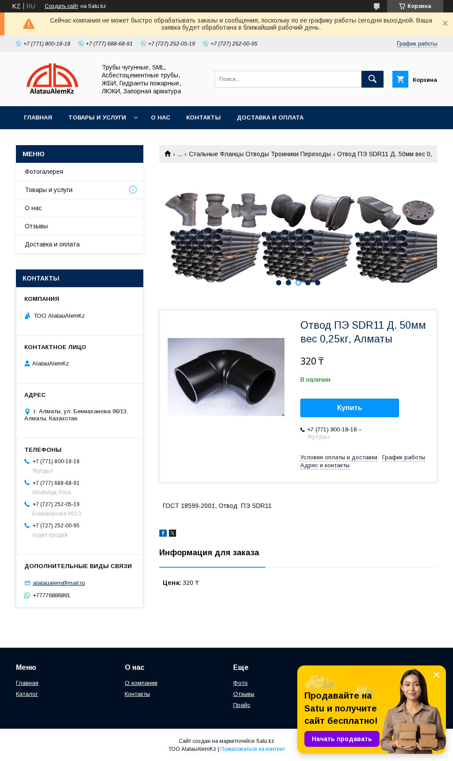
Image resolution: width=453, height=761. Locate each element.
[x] (172, 534)
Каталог (27, 694)
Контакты (203, 117)
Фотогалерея (44, 171)
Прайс (241, 705)
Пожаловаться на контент (252, 749)
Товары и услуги (97, 117)
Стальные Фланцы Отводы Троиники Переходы (260, 154)
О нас (160, 117)
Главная (38, 117)
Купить (349, 407)
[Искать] (372, 79)
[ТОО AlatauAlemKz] (53, 94)
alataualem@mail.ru (59, 583)
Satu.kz (265, 741)
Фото (240, 683)
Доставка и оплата (270, 117)
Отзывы (36, 226)
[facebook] (163, 534)
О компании (141, 683)
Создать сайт (61, 6)
